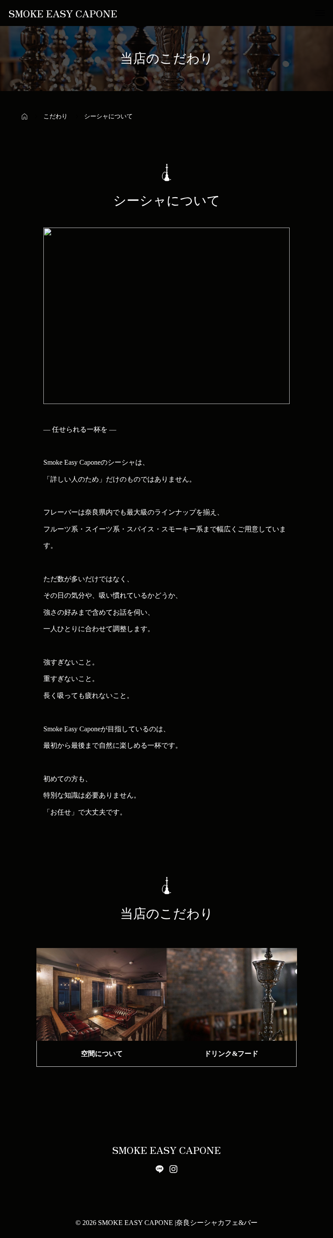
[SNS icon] (159, 1169)
